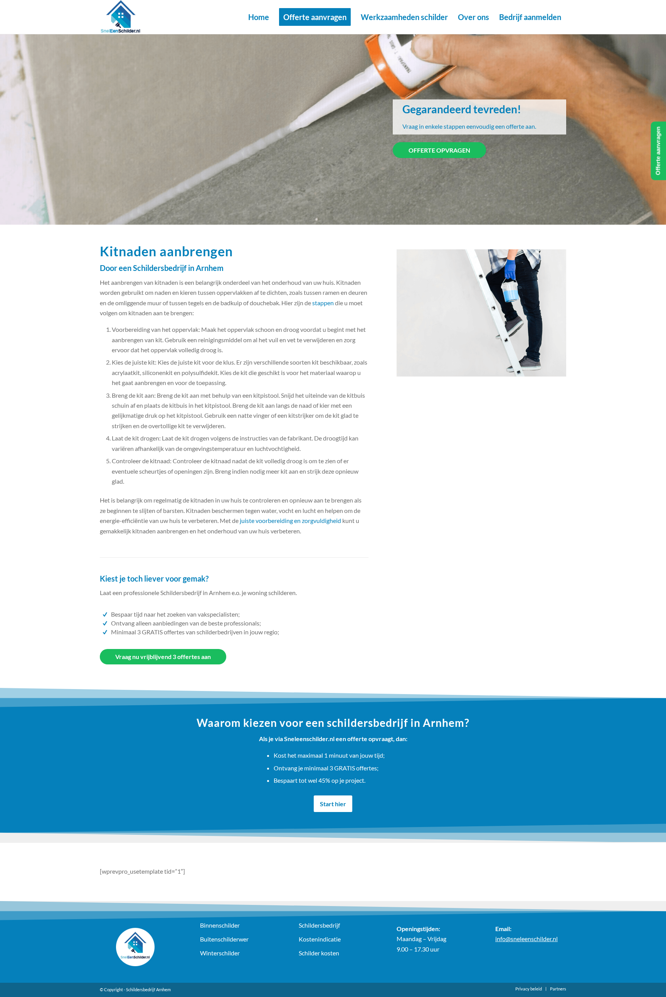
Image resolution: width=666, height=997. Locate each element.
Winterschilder (220, 953)
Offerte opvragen (439, 150)
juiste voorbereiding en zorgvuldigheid (290, 520)
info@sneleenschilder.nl (526, 938)
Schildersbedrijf (319, 925)
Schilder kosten (319, 953)
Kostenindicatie (320, 939)
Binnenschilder (220, 925)
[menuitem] (258, 17)
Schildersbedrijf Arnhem (148, 989)
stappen (323, 302)
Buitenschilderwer (224, 939)
